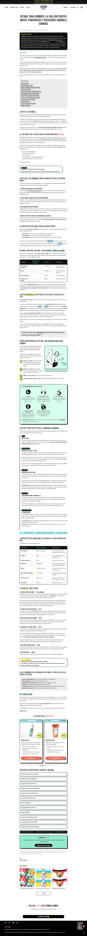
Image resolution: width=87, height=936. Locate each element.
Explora (22, 7)
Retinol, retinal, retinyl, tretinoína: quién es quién (31, 91)
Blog (44, 893)
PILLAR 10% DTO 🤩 (43, 917)
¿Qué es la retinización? (26, 802)
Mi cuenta (73, 7)
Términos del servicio (45, 929)
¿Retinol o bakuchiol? (25, 812)
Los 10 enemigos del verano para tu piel (27, 888)
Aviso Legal (7, 929)
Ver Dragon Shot (56, 758)
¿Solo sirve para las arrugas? (27, 85)
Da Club (28, 7)
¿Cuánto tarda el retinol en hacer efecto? (29, 774)
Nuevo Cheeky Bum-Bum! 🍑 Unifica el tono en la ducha (43, 3)
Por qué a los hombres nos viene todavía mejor (30, 87)
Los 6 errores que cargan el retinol (28, 103)
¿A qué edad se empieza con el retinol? (29, 822)
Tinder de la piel (14, 7)
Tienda (6, 7)
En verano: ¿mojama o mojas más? (58, 888)
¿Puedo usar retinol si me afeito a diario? (29, 793)
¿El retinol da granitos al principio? (28, 807)
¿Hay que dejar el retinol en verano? (28, 798)
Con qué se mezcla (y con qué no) (28, 99)
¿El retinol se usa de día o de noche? (28, 783)
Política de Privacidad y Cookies (16, 929)
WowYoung (53, 42)
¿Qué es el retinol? (25, 83)
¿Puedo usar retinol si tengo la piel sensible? (30, 788)
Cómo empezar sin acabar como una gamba (30, 95)
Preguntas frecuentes (25, 105)
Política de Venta (27, 929)
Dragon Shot (62, 419)
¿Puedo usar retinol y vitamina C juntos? (29, 817)
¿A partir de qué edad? (26, 89)
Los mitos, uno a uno (25, 101)
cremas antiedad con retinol (40, 57)
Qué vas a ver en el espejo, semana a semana (30, 97)
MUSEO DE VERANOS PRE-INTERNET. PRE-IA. (43, 888)
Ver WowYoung (31, 758)
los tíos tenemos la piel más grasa (34, 190)
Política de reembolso (35, 929)
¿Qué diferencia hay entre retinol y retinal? (30, 826)
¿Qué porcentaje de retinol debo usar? (29, 779)
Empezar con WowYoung (43, 845)
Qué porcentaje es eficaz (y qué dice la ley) (30, 93)
